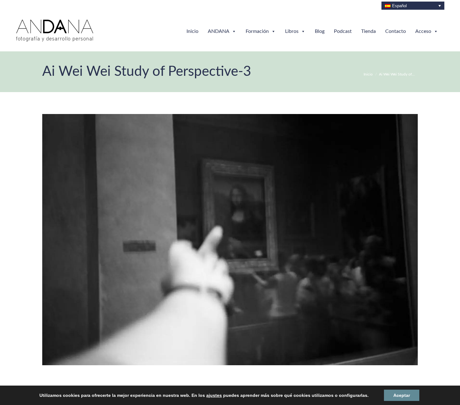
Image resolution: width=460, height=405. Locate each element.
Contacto (395, 31)
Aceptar (390, 395)
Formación (257, 31)
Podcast (343, 31)
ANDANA (218, 31)
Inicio (192, 31)
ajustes (215, 395)
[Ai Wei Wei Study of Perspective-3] (230, 239)
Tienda (368, 31)
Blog (320, 31)
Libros (292, 31)
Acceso (423, 31)
